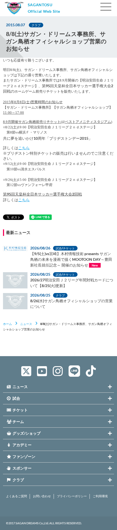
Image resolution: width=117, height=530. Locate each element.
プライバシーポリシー (72, 496)
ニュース (26, 324)
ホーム (7, 324)
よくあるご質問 (16, 496)
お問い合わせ (42, 496)
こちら (24, 147)
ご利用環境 (100, 496)
